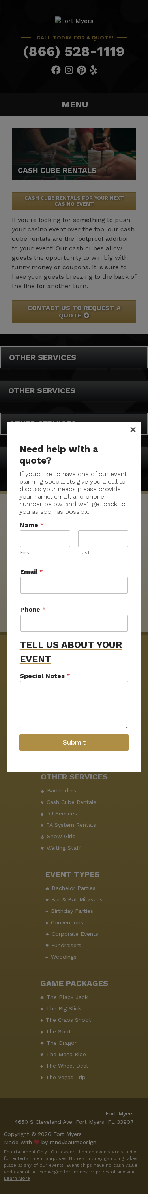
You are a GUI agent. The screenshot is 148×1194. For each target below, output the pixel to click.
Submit (74, 742)
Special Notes (45, 676)
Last (84, 552)
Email (31, 571)
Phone (33, 609)
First (26, 552)
